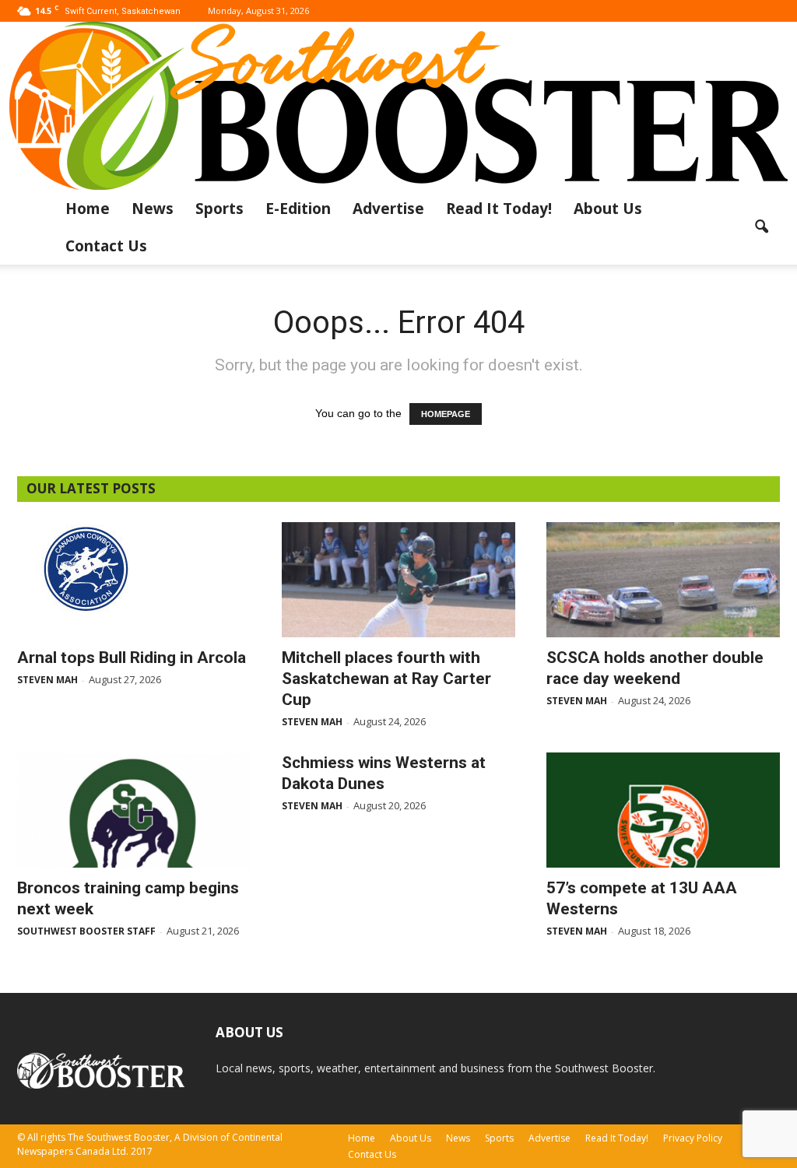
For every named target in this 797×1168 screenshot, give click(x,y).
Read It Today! (499, 208)
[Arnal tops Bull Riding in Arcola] (134, 568)
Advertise (388, 208)
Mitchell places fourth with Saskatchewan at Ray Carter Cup (386, 678)
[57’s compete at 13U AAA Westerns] (663, 810)
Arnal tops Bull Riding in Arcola (131, 657)
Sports (219, 208)
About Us (608, 208)
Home (87, 208)
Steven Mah (47, 679)
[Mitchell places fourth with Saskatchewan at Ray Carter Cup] (398, 579)
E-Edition (298, 208)
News (153, 208)
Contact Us (106, 246)
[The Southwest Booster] (398, 106)
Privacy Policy (692, 1138)
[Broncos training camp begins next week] (134, 810)
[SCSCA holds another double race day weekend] (663, 579)
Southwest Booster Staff (86, 931)
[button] (761, 227)
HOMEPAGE (445, 414)
